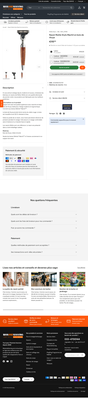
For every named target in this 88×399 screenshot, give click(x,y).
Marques (20, 17)
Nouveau (6, 17)
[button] (84, 7)
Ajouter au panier (64, 67)
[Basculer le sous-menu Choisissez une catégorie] (21, 14)
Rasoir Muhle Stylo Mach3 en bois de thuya (18, 27)
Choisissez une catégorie (11, 14)
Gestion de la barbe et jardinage (69, 290)
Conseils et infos (52, 340)
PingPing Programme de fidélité (58, 14)
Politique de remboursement (58, 391)
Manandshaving (10, 387)
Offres (13, 17)
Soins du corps (30, 358)
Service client (51, 337)
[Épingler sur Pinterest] (64, 113)
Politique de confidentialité (65, 387)
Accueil (4, 27)
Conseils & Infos (56, 1)
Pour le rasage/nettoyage (34, 337)
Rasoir (28, 365)
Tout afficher (81, 268)
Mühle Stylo (52, 31)
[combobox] (50, 8)
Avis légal (83, 391)
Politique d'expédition (80, 387)
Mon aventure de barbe (40, 289)
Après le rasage (31, 343)
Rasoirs (28, 340)
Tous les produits (30, 14)
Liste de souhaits (43, 1)
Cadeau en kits (31, 372)
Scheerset (29, 368)
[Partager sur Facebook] (60, 113)
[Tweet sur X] (57, 113)
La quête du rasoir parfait (13, 289)
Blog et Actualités (52, 349)
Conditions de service (72, 391)
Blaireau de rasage (32, 361)
